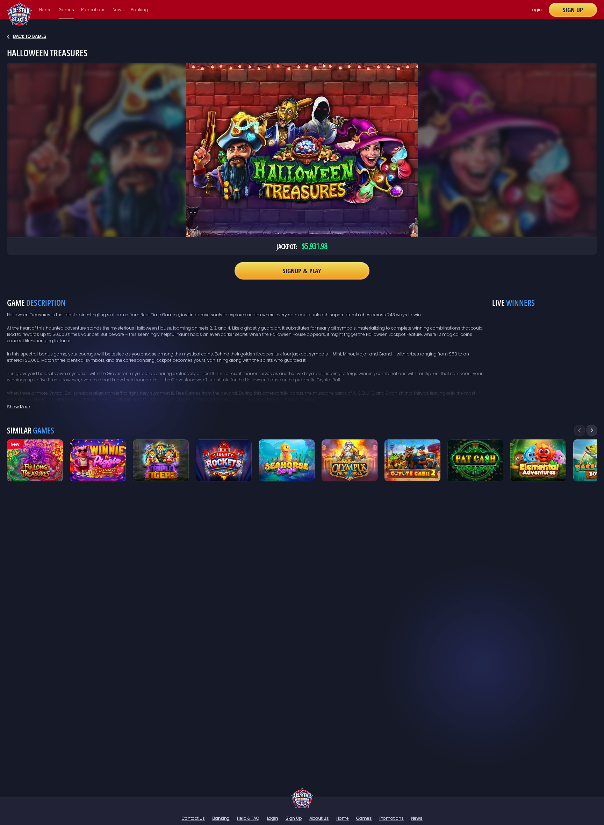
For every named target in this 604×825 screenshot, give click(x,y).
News (118, 10)
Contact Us (193, 818)
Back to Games (29, 36)
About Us (319, 818)
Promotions (93, 10)
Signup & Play (302, 271)
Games (66, 10)
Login (536, 10)
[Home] (302, 797)
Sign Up (573, 10)
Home (45, 10)
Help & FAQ (248, 818)
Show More (18, 407)
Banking (139, 10)
